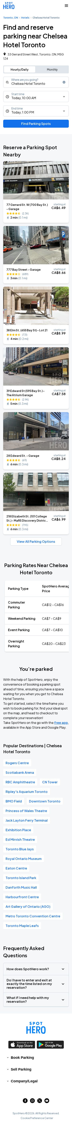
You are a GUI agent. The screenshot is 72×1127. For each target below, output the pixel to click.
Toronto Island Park (21, 878)
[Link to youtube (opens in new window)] (46, 1102)
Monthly (52, 69)
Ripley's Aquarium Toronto (27, 791)
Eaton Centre (16, 868)
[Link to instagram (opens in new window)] (32, 1102)
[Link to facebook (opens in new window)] (25, 1102)
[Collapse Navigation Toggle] (66, 5)
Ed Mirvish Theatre (20, 839)
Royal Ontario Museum (24, 859)
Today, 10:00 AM (23, 98)
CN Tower (50, 782)
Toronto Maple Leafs (22, 926)
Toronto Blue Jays (20, 849)
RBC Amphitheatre (20, 782)
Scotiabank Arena (20, 772)
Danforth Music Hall (21, 887)
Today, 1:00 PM (22, 112)
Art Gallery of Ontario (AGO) (28, 906)
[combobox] (36, 82)
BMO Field (14, 801)
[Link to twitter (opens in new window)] (39, 1102)
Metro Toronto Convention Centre (33, 916)
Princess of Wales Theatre (26, 811)
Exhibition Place (18, 830)
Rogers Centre (17, 763)
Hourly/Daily (20, 69)
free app (61, 722)
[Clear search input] (64, 82)
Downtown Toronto (44, 801)
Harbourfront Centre (22, 897)
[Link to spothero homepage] (36, 1027)
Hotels (25, 17)
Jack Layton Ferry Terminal (27, 820)
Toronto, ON (10, 17)
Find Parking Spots (36, 123)
